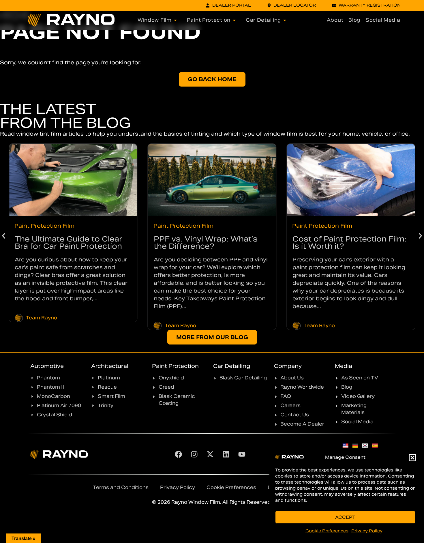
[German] (355, 446)
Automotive (47, 366)
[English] (345, 446)
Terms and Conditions (121, 487)
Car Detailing (231, 366)
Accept (345, 517)
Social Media (382, 20)
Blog (354, 20)
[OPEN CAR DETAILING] (284, 20)
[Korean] (365, 446)
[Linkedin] (226, 454)
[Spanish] (375, 446)
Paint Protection (175, 366)
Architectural (109, 366)
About (335, 20)
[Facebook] (178, 454)
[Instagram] (194, 454)
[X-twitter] (210, 454)
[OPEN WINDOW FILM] (175, 20)
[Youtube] (242, 454)
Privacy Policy (366, 530)
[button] (412, 457)
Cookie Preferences (326, 530)
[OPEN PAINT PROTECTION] (234, 20)
